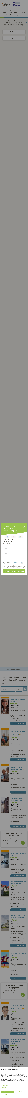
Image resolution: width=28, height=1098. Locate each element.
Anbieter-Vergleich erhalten (14, 571)
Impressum (3, 1087)
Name (5, 553)
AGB (21, 562)
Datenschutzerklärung (13, 562)
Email (5, 548)
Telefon (6, 559)
